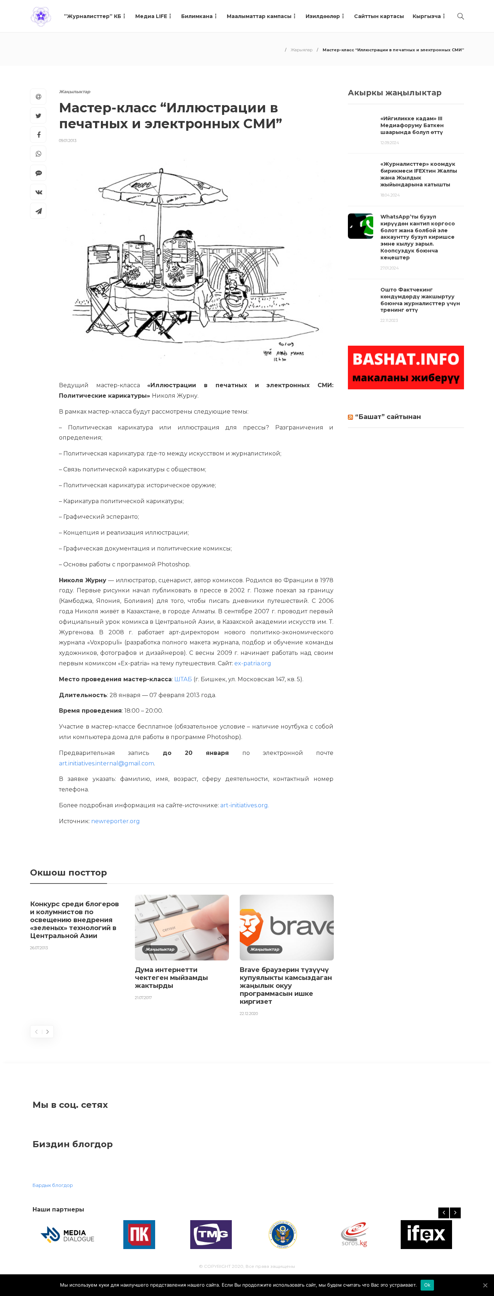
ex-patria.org (252, 663)
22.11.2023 (389, 320)
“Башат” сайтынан (388, 417)
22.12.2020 (249, 1013)
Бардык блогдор (53, 1185)
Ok (427, 1285)
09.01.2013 (67, 140)
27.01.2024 (389, 268)
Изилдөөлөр (323, 16)
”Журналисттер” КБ (92, 16)
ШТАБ (183, 679)
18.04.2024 (390, 195)
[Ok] (485, 1285)
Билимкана (197, 16)
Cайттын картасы (379, 16)
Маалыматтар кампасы (259, 16)
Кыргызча (427, 16)
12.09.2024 (389, 142)
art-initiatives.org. (244, 805)
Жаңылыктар (74, 91)
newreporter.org (115, 821)
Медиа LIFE (151, 16)
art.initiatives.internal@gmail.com (106, 763)
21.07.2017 (143, 997)
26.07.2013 (39, 947)
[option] (77, 924)
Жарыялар (301, 49)
